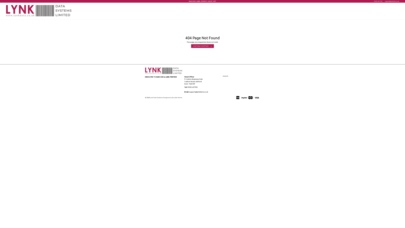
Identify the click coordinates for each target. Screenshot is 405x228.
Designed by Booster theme (172, 98)
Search (225, 76)
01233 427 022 (378, 1)
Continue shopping (201, 46)
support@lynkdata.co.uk (392, 1)
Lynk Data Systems (156, 98)
